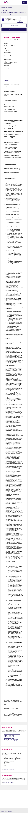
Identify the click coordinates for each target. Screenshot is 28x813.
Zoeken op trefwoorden (9, 735)
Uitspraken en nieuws (8, 7)
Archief (6, 811)
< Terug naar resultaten (14, 29)
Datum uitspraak (6, 42)
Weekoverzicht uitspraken (8, 782)
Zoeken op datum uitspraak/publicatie (12, 734)
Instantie (6, 39)
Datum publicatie (6, 46)
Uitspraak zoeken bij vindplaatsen (11, 740)
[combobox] (14, 75)
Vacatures (2, 811)
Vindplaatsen (7, 65)
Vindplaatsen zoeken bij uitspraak (11, 739)
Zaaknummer (7, 48)
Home (2, 7)
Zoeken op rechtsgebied (9, 738)
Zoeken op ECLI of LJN (9, 736)
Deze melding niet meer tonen (20, 19)
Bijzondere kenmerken (6, 56)
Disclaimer (9, 811)
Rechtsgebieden (7, 52)
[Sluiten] (25, 19)
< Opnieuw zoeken (14, 25)
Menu (24, 2)
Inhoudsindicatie (7, 59)
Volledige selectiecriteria (8, 769)
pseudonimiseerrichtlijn (11, 20)
